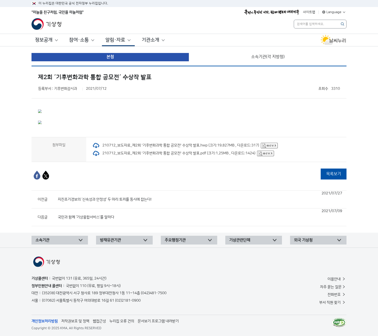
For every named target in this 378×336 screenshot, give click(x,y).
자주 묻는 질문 (330, 287)
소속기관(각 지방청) (268, 57)
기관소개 (150, 40)
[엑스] (45, 175)
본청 (110, 57)
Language (334, 12)
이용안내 (334, 279)
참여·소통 (79, 40)
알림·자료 (115, 40)
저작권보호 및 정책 (75, 321)
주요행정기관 (175, 240)
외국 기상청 (303, 240)
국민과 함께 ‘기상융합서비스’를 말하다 (200, 214)
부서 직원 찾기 (330, 302)
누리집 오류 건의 (121, 321)
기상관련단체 (239, 240)
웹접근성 (99, 321)
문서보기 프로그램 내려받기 (158, 321)
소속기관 (42, 240)
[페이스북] (37, 175)
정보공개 (43, 40)
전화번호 (334, 295)
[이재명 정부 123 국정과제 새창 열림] (271, 12)
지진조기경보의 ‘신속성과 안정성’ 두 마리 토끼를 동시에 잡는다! (200, 196)
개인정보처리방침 (45, 321)
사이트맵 (309, 12)
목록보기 (333, 174)
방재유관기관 (110, 240)
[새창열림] (333, 40)
